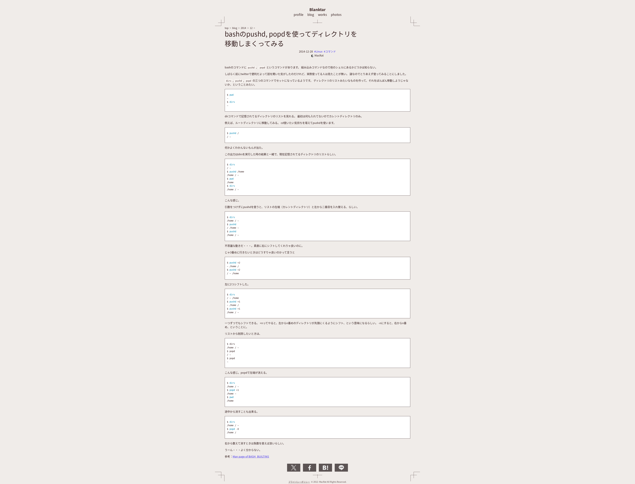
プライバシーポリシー (299, 481)
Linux (319, 51)
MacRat (319, 55)
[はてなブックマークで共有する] (325, 468)
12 (251, 28)
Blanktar (317, 9)
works (322, 14)
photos (336, 14)
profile (298, 14)
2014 (243, 28)
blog (310, 14)
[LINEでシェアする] (341, 468)
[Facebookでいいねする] (309, 468)
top (227, 28)
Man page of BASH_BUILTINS (251, 456)
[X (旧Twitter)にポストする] (293, 468)
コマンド (330, 51)
